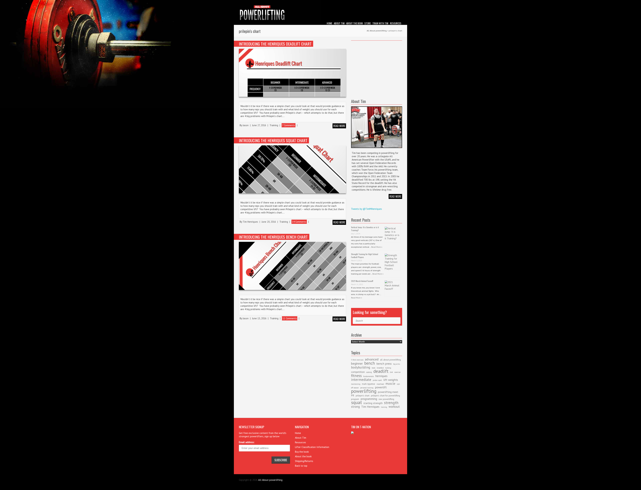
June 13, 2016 (259, 318)
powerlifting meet (388, 392)
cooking (369, 372)
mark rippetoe (368, 383)
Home (329, 23)
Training (274, 125)
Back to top (301, 465)
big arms (396, 364)
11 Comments (289, 318)
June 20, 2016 (269, 221)
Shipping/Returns (304, 461)
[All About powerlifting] (320, 13)
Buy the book (302, 451)
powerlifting (363, 391)
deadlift (380, 371)
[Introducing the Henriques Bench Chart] (292, 266)
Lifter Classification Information (312, 447)
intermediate (361, 379)
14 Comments (299, 221)
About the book (354, 23)
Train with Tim (380, 23)
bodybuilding (360, 367)
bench (369, 363)
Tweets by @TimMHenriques (366, 208)
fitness (356, 375)
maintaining (355, 384)
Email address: (247, 442)
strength (391, 402)
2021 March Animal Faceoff (362, 281)
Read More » (376, 247)
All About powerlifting (377, 30)
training (384, 407)
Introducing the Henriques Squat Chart (273, 140)
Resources (395, 23)
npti (398, 384)
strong (355, 407)
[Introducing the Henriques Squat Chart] (292, 169)
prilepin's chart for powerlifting (385, 395)
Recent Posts (360, 220)
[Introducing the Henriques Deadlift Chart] (292, 73)
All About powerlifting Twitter (399, 2)
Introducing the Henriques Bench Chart (273, 237)
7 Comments (288, 125)
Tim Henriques (250, 221)
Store (367, 23)
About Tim (339, 23)
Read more (339, 126)
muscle (390, 384)
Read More (395, 196)
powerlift (381, 387)
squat (356, 402)
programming (369, 399)
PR (352, 395)
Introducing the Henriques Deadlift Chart (275, 44)
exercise (397, 372)
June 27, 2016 (259, 125)
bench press (384, 363)
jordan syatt (377, 380)
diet (391, 372)
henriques (381, 376)
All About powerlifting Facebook (394, 2)
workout (394, 407)
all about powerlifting (390, 359)
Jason (246, 125)
